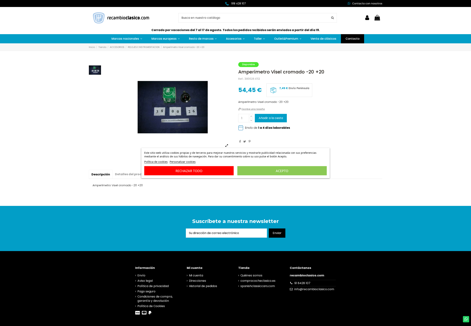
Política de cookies (156, 161)
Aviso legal (145, 281)
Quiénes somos (251, 275)
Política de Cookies (151, 306)
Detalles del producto (132, 174)
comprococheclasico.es (257, 281)
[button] (127, 38)
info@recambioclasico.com (314, 289)
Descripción (100, 174)
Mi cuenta (196, 275)
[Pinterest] (250, 141)
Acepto (282, 170)
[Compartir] (240, 141)
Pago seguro (146, 291)
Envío (141, 275)
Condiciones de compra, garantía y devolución (155, 299)
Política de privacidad (153, 286)
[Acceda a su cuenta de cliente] (367, 18)
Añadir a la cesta (271, 118)
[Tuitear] (244, 141)
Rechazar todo (189, 170)
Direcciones (197, 281)
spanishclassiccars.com (257, 286)
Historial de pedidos (203, 286)
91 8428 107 (302, 283)
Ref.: (241, 79)
